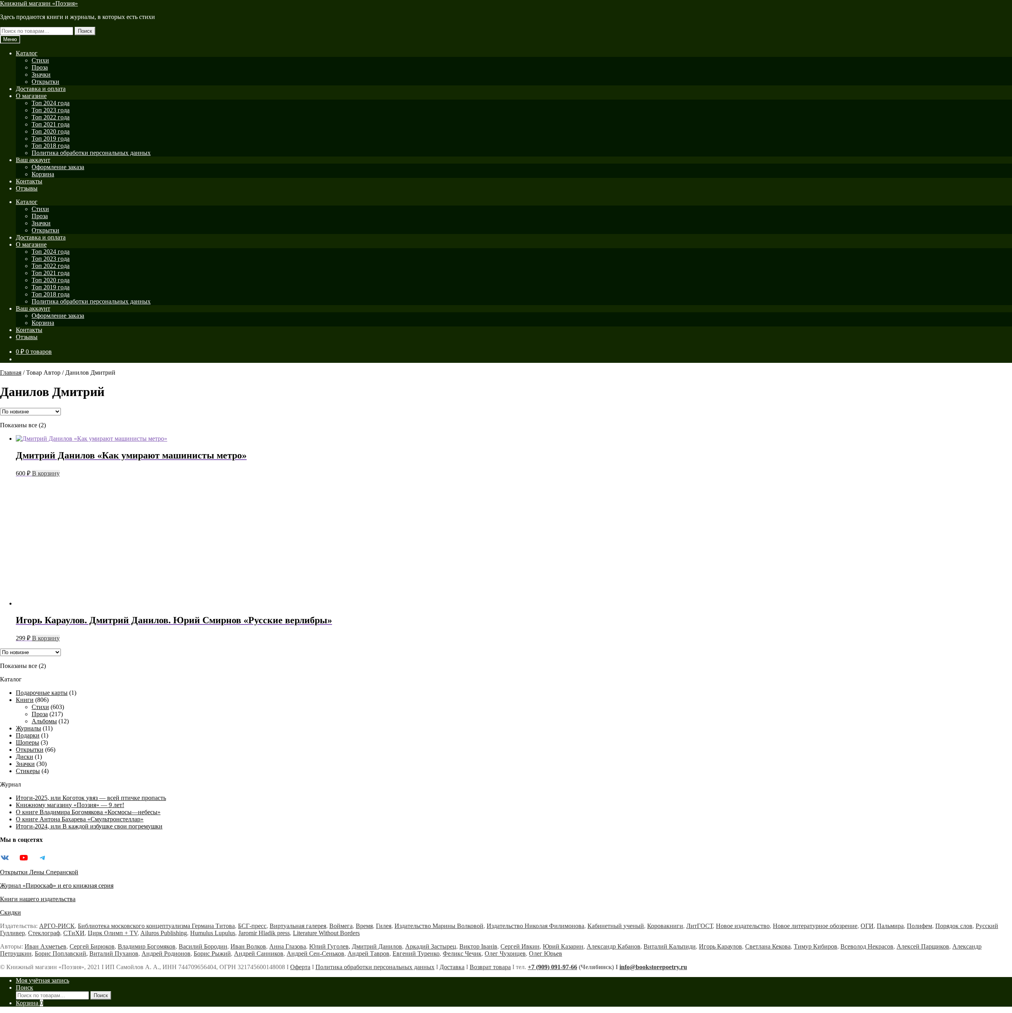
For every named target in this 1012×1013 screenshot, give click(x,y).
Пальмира (890, 925)
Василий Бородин (203, 946)
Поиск (85, 31)
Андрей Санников (258, 953)
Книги (25, 699)
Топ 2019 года (51, 138)
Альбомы (44, 721)
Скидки (10, 912)
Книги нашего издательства (38, 899)
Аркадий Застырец (430, 946)
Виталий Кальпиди (670, 946)
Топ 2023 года (51, 110)
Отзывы (27, 188)
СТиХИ (74, 933)
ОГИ (867, 925)
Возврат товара (490, 967)
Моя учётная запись (42, 980)
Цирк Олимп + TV (113, 933)
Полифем (919, 925)
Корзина (43, 174)
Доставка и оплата (41, 88)
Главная (10, 372)
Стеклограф (44, 933)
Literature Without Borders (326, 933)
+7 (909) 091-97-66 (552, 967)
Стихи (40, 60)
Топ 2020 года (51, 131)
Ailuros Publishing (163, 933)
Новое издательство (743, 925)
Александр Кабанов (613, 946)
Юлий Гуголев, (329, 946)
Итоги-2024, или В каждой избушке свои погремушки (89, 826)
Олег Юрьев (545, 953)
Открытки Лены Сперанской (39, 872)
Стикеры (28, 771)
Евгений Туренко (416, 953)
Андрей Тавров (368, 953)
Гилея (383, 925)
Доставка (452, 967)
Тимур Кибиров (815, 946)
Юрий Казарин (563, 946)
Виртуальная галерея (298, 925)
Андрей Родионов (166, 953)
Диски (24, 756)
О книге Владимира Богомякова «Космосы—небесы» (88, 812)
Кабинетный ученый (615, 925)
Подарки (28, 735)
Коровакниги (665, 925)
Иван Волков (248, 946)
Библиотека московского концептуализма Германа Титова (156, 925)
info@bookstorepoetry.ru (653, 967)
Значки (41, 74)
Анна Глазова (287, 946)
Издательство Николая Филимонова (535, 925)
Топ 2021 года (51, 124)
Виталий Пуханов (113, 953)
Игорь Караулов (720, 946)
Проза (40, 67)
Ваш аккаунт (33, 160)
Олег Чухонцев (505, 953)
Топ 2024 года (51, 103)
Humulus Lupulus (212, 933)
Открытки (45, 81)
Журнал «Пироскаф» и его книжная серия (56, 885)
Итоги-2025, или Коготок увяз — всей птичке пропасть (91, 797)
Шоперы (27, 742)
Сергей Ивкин (520, 946)
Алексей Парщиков (923, 946)
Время (364, 925)
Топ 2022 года (51, 117)
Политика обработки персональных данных (91, 152)
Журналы (28, 728)
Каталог (27, 53)
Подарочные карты (42, 692)
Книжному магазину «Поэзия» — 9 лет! (70, 805)
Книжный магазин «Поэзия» (39, 3)
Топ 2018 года (51, 145)
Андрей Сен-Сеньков (315, 953)
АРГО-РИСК (57, 925)
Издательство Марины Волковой (439, 925)
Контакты (29, 181)
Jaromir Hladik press (264, 933)
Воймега (341, 925)
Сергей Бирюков (92, 946)
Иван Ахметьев (45, 946)
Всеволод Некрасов (866, 946)
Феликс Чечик (462, 953)
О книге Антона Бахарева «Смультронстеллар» (79, 819)
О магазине (31, 95)
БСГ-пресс (252, 925)
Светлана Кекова (768, 946)
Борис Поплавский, (61, 953)
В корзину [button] (46, 473)
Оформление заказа (58, 167)
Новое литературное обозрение (815, 925)
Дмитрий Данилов (377, 946)
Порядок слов (953, 925)
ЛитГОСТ (699, 925)
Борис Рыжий (212, 953)
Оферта (300, 967)
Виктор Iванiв (478, 946)
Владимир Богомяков (147, 946)
